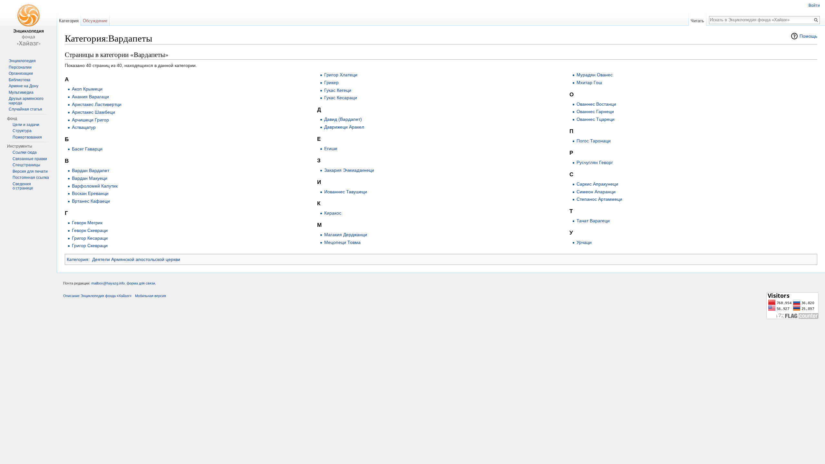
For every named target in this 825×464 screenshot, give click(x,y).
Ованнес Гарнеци (595, 111)
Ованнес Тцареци (596, 119)
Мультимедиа (21, 92)
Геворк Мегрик (87, 222)
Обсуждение (95, 20)
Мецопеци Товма (342, 242)
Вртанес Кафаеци (91, 201)
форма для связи (141, 283)
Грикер (331, 82)
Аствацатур (84, 127)
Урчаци (584, 242)
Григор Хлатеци (340, 74)
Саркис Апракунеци (597, 184)
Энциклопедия (22, 61)
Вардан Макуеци (89, 178)
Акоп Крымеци (87, 89)
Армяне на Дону (23, 86)
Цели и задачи (26, 124)
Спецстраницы (26, 165)
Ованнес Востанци (596, 104)
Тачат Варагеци (593, 220)
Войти (814, 5)
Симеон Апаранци (596, 191)
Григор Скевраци (90, 245)
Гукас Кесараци (340, 97)
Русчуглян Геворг (595, 162)
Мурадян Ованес (595, 74)
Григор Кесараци (90, 238)
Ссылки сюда (25, 152)
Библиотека (19, 80)
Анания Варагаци (90, 96)
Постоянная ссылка (31, 177)
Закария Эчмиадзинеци (349, 170)
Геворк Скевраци (90, 230)
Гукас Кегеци (337, 90)
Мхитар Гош (589, 82)
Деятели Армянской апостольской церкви (136, 259)
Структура (22, 131)
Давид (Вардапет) (343, 119)
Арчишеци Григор (90, 119)
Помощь (808, 36)
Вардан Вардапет (90, 170)
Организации (21, 73)
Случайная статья (25, 109)
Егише (330, 148)
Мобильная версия (150, 296)
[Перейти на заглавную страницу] (28, 26)
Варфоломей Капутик (95, 185)
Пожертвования (27, 137)
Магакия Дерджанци (345, 234)
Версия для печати (30, 171)
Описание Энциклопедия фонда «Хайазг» (97, 296)
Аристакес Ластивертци (96, 104)
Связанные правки (30, 159)
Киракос (332, 213)
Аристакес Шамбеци (93, 112)
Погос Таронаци (594, 140)
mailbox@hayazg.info (108, 283)
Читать (697, 20)
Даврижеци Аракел (344, 127)
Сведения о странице (23, 186)
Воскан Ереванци (90, 193)
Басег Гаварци (87, 148)
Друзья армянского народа (26, 100)
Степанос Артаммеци (599, 199)
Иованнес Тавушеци (345, 191)
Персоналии (20, 67)
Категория (77, 259)
